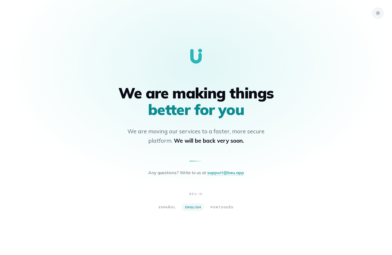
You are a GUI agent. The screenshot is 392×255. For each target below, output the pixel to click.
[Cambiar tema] (377, 13)
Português (222, 207)
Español (167, 207)
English (193, 207)
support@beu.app (225, 172)
